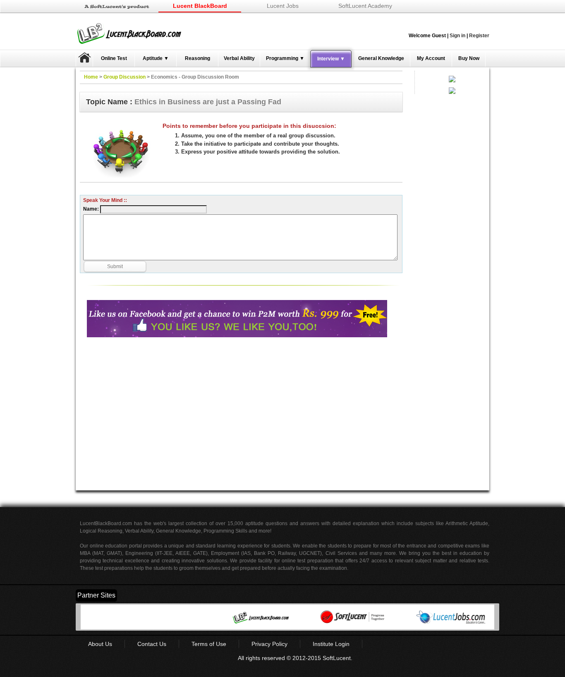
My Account (431, 58)
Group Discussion (124, 77)
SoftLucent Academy (365, 5)
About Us (100, 644)
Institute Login (331, 644)
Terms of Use (209, 644)
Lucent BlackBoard (200, 5)
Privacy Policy (269, 644)
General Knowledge (381, 58)
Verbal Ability (239, 58)
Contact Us (151, 644)
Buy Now (468, 58)
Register (479, 35)
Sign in (457, 35)
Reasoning (197, 58)
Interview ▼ (331, 59)
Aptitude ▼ (156, 58)
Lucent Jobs (283, 5)
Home (91, 77)
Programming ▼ (285, 58)
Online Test (114, 58)
